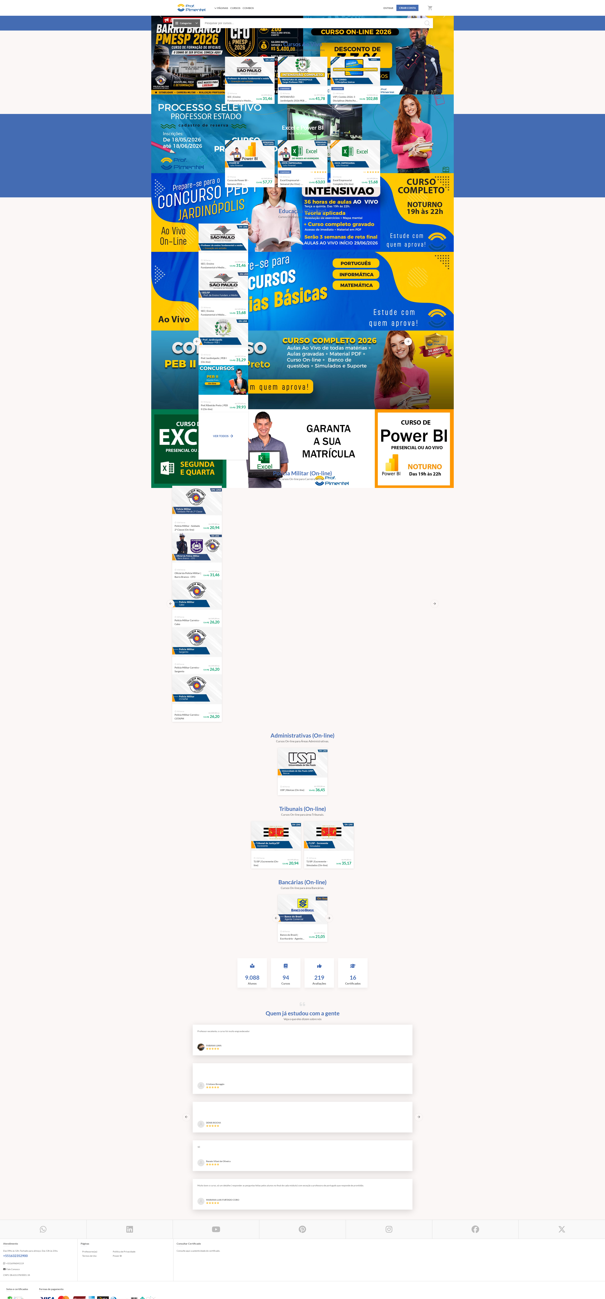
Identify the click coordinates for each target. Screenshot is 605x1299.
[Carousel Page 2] (304, 353)
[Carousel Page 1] (290, 89)
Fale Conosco (13, 830)
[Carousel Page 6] (314, 89)
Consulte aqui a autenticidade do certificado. (198, 812)
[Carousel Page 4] (304, 89)
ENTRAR (388, 7)
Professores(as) (89, 813)
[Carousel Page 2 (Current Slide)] (295, 89)
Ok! (422, 1294)
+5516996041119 (15, 824)
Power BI (117, 817)
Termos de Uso (89, 817)
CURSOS (235, 7)
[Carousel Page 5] (309, 89)
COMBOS (248, 7)
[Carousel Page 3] (300, 89)
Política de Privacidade (124, 813)
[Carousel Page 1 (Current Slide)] (300, 353)
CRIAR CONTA (407, 7)
